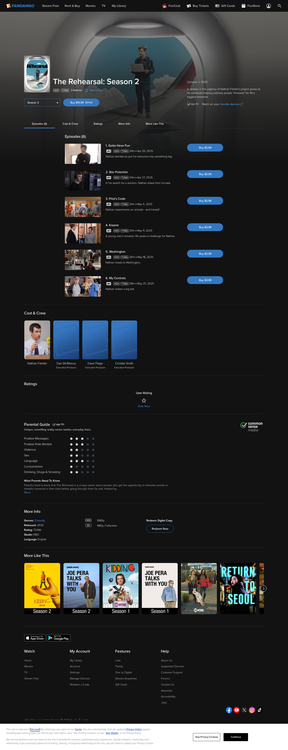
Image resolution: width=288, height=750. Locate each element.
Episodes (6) (39, 123)
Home (28, 660)
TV (26, 672)
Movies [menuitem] (90, 6)
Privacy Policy (134, 729)
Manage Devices (80, 678)
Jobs (164, 702)
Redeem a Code (79, 684)
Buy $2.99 (205, 147)
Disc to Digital (123, 672)
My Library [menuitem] (119, 6)
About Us (166, 660)
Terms (78, 729)
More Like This (155, 123)
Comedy (40, 520)
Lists (117, 660)
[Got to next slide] (263, 588)
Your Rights (112, 733)
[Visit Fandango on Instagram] (252, 710)
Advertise (166, 690)
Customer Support (172, 672)
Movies (28, 666)
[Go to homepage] (20, 6)
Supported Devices (172, 666)
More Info (124, 123)
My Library (76, 660)
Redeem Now (160, 528)
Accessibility (168, 696)
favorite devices (230, 104)
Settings (75, 672)
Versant (35, 729)
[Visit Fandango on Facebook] (229, 710)
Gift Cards (121, 684)
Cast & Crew (70, 123)
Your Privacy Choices (206, 737)
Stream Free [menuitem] (50, 6)
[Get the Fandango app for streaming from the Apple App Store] (35, 637)
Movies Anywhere (126, 678)
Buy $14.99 (84, 102)
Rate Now (144, 406)
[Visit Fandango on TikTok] (259, 710)
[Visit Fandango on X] (244, 710)
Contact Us (167, 684)
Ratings (98, 123)
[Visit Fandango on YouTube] (236, 710)
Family (119, 666)
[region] (144, 737)
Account (75, 666)
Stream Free (31, 678)
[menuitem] (225, 6)
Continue (236, 737)
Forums (165, 678)
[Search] (279, 6)
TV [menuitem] (104, 6)
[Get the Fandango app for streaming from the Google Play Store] (59, 637)
